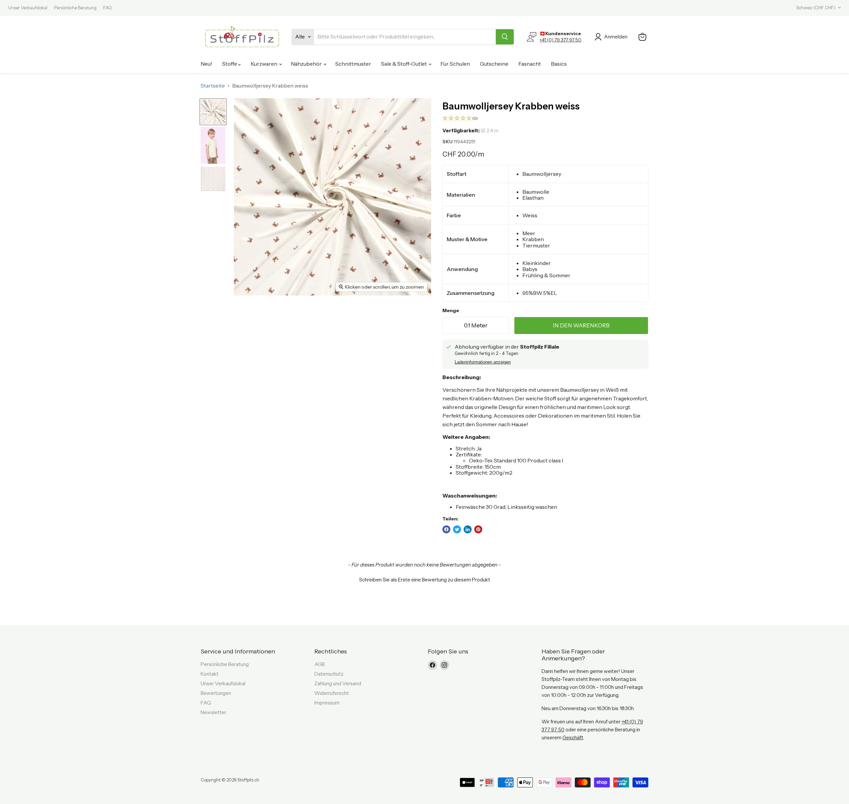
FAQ (107, 7)
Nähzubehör (307, 63)
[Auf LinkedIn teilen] (468, 529)
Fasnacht (529, 63)
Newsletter (213, 712)
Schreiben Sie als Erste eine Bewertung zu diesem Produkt (424, 579)
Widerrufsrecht (331, 693)
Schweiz (815, 7)
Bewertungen (216, 693)
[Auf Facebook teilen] (446, 529)
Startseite (213, 86)
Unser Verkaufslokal (27, 7)
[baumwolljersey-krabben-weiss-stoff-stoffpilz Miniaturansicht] (213, 112)
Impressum (327, 703)
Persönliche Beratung (75, 7)
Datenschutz (329, 674)
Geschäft (572, 737)
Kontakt (210, 674)
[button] (545, 118)
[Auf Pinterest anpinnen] (478, 529)
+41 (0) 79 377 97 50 (560, 40)
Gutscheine (494, 63)
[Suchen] (505, 36)
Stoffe (230, 63)
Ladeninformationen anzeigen (483, 362)
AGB (319, 664)
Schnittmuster (353, 63)
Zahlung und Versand (337, 683)
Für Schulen (455, 63)
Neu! (206, 63)
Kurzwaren (264, 63)
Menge (450, 310)
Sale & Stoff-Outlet (404, 63)
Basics (559, 63)
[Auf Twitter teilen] (457, 529)
